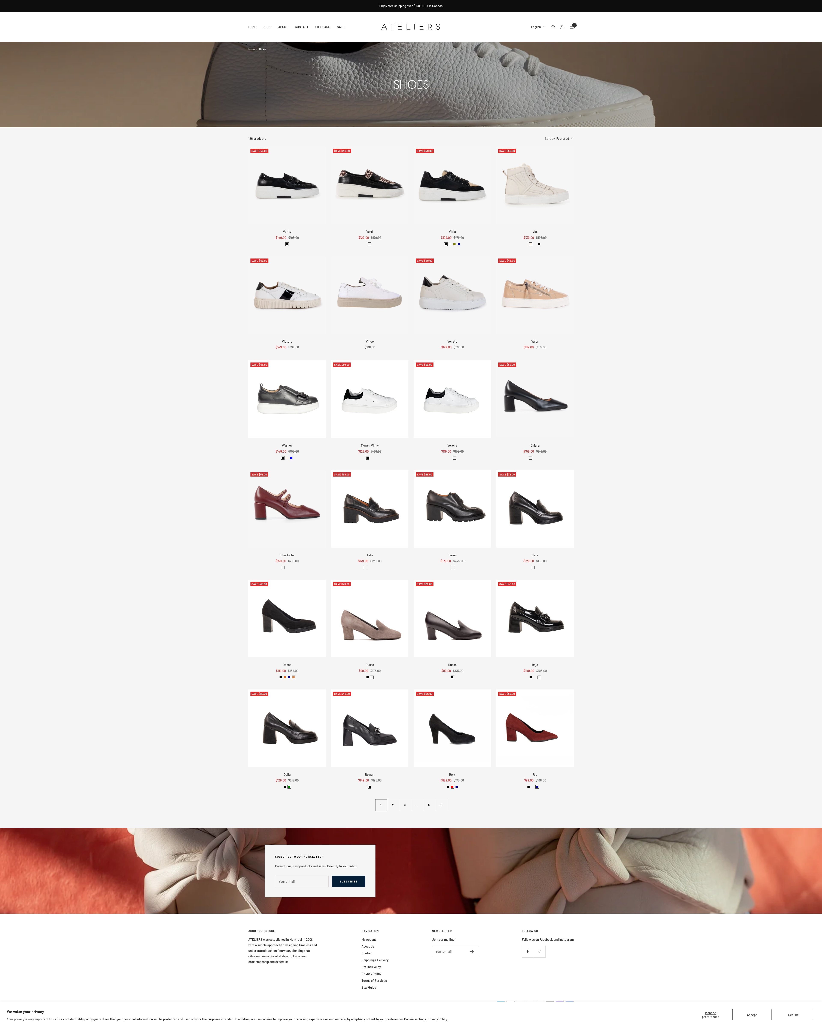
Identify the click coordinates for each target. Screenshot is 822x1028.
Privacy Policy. (437, 1019)
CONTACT (301, 27)
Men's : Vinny (370, 445)
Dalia (287, 774)
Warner (287, 445)
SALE (341, 27)
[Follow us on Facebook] (528, 951)
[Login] (562, 27)
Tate (369, 555)
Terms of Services (374, 980)
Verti (369, 231)
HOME (252, 27)
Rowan (369, 774)
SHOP (267, 27)
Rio (535, 774)
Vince (370, 341)
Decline (793, 1015)
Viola (452, 231)
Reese (287, 665)
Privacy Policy (371, 974)
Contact (367, 953)
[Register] (472, 951)
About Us (368, 946)
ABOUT (283, 27)
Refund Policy (371, 967)
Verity (287, 231)
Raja (535, 665)
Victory (287, 341)
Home (251, 49)
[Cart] (571, 27)
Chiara (535, 445)
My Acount (369, 939)
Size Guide (369, 987)
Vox (535, 231)
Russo (370, 665)
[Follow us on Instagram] (539, 951)
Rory (452, 774)
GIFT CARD (322, 27)
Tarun (452, 555)
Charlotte (287, 555)
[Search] (553, 27)
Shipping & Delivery (375, 960)
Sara (535, 555)
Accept (752, 1015)
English (536, 27)
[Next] (441, 805)
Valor (535, 341)
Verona (452, 445)
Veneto (452, 341)
